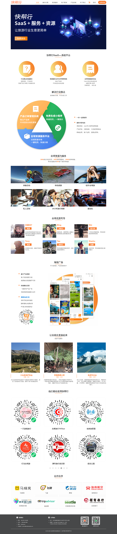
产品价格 (73, 2)
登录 (94, 2)
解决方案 (45, 2)
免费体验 (102, 2)
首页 (37, 2)
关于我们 (83, 2)
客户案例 (64, 2)
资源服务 (55, 2)
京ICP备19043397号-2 (67, 531)
